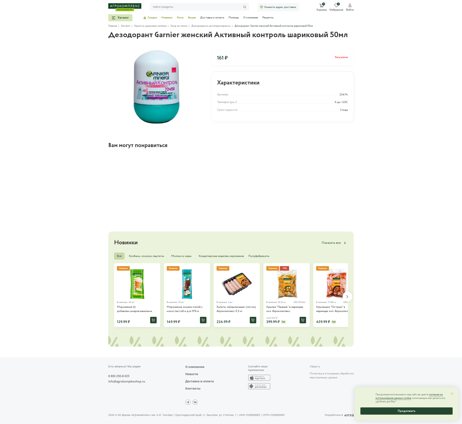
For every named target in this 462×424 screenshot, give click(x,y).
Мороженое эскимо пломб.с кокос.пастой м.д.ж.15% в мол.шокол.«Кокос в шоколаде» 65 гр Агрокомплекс (187, 309)
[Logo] (124, 7)
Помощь (233, 18)
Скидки (152, 18)
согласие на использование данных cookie (409, 396)
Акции (192, 18)
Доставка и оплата (212, 18)
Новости (191, 374)
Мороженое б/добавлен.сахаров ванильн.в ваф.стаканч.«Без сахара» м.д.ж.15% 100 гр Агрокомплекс (136, 309)
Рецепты (267, 18)
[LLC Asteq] (349, 415)
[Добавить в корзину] (153, 320)
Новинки (166, 18)
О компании (250, 18)
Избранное (336, 10)
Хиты (180, 18)
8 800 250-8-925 (118, 376)
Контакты (193, 388)
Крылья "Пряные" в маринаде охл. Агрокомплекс (284, 309)
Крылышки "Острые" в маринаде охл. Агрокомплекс (334, 309)
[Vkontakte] (195, 402)
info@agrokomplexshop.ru (126, 381)
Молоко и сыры (181, 256)
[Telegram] (187, 402)
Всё (119, 256)
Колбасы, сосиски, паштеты (146, 256)
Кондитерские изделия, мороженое (221, 256)
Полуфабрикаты (258, 256)
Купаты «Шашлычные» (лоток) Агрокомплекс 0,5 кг (236, 309)
